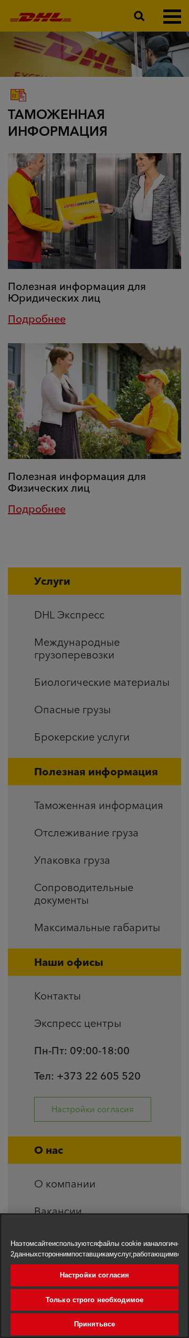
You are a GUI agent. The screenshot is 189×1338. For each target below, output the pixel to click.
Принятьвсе (94, 1324)
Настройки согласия (94, 1275)
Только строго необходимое (94, 1300)
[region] (94, 1275)
